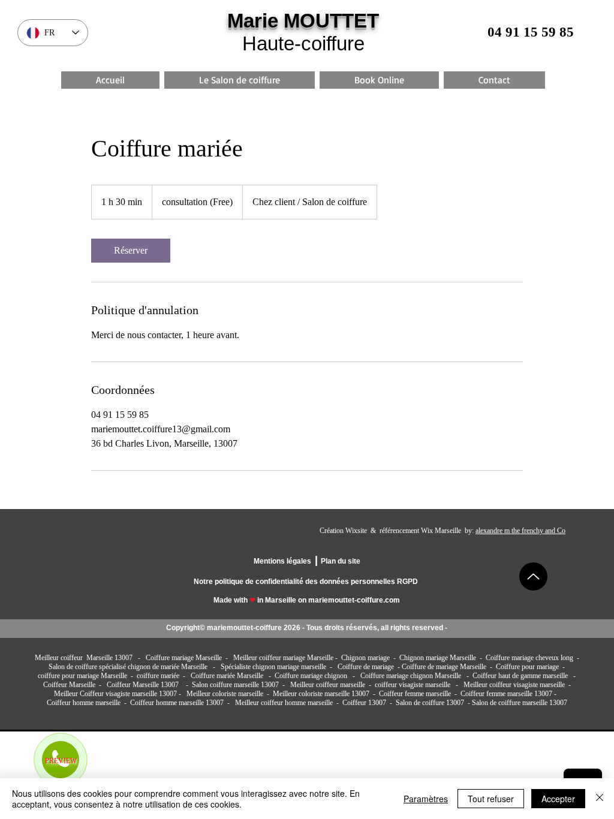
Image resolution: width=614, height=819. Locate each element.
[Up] (533, 576)
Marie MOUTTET (303, 21)
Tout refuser (491, 799)
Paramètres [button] (426, 799)
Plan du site (340, 561)
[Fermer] (599, 798)
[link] (130, 251)
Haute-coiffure (303, 43)
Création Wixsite (343, 530)
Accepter (558, 799)
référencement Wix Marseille (421, 530)
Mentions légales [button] (282, 561)
